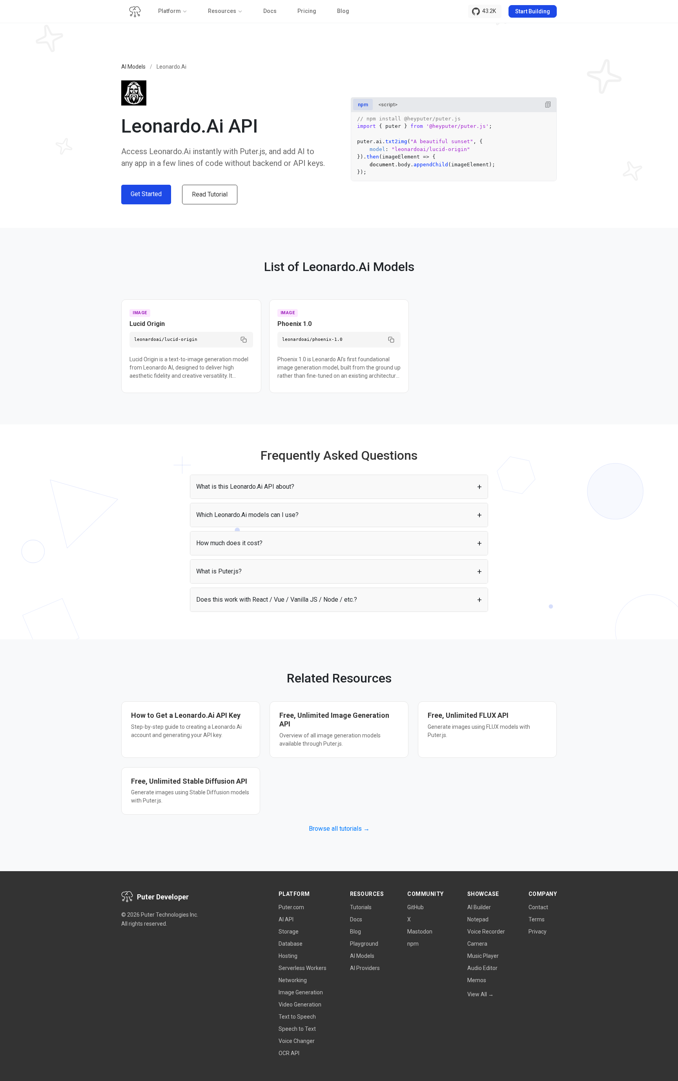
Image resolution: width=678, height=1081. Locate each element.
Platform (169, 11)
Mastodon (419, 931)
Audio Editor (482, 968)
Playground (364, 944)
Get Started (146, 194)
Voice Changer (297, 1041)
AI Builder (479, 907)
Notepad (477, 919)
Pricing (306, 11)
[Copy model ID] (243, 339)
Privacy (538, 931)
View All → (480, 994)
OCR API (289, 1053)
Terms (537, 919)
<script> (387, 104)
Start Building (532, 11)
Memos (476, 980)
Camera (477, 944)
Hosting (288, 956)
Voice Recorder (486, 931)
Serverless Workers (302, 968)
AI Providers (365, 968)
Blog (343, 11)
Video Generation (300, 1004)
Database (291, 944)
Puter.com (291, 907)
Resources (222, 11)
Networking (293, 980)
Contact (538, 907)
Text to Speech (297, 1017)
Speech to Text (297, 1029)
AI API (286, 919)
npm (363, 104)
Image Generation (301, 992)
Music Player (483, 956)
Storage (289, 931)
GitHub (415, 907)
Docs (270, 11)
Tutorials (361, 907)
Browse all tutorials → (339, 828)
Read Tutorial (210, 194)
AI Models (133, 67)
